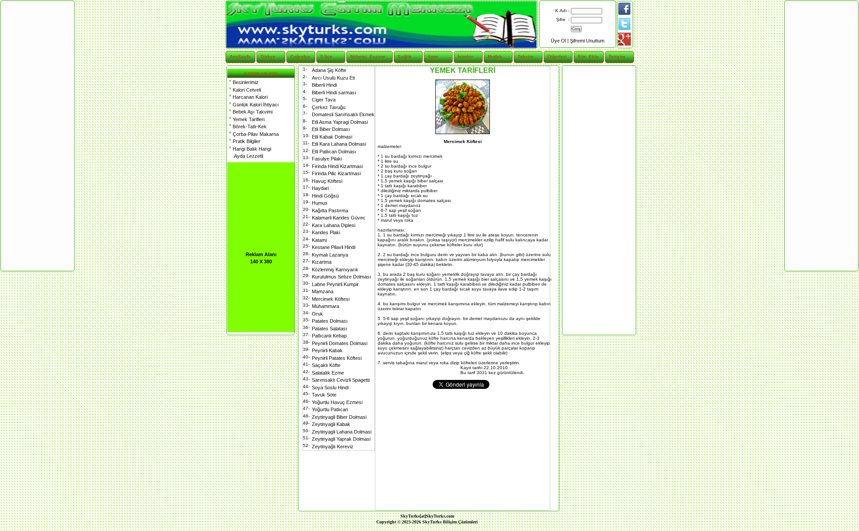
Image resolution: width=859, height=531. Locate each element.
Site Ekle (588, 56)
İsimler (465, 56)
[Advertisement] (598, 200)
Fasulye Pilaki (327, 158)
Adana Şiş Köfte (329, 70)
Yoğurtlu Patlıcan (330, 409)
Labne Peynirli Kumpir (335, 284)
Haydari (320, 188)
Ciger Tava (324, 99)
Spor (433, 56)
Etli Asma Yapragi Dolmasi (340, 122)
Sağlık (405, 56)
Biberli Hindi (324, 85)
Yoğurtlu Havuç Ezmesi (337, 402)
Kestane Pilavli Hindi (333, 247)
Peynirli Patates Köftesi (336, 358)
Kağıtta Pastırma (330, 210)
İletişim (617, 56)
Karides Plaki (326, 232)
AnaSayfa (240, 56)
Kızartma (322, 262)
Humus (319, 203)
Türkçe (268, 56)
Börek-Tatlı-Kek (247, 126)
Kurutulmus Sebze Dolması (341, 276)
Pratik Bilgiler (243, 141)
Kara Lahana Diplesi (333, 225)
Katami (319, 240)
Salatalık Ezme (328, 372)
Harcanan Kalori (247, 97)
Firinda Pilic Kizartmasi (336, 173)
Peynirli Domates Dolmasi (339, 343)
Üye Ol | (560, 40)
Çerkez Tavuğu (328, 107)
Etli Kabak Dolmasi (332, 136)
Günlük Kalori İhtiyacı (253, 104)
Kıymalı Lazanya (330, 254)
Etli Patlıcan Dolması (334, 151)
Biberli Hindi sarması (334, 92)
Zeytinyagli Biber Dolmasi (339, 417)
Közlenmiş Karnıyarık (335, 269)
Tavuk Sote (324, 394)
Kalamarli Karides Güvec (339, 217)
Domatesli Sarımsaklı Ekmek (343, 114)
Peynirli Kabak (327, 350)
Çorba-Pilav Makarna (253, 134)
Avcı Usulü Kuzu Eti (333, 77)
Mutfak (495, 56)
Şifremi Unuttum (587, 40)
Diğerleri (557, 56)
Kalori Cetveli (244, 90)
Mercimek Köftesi (330, 299)
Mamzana (322, 291)
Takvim (525, 56)
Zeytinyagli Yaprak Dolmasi (341, 439)
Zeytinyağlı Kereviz (332, 446)
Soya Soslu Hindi (330, 387)
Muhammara (325, 306)
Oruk (317, 313)
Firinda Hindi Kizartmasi (337, 166)
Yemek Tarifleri (245, 119)
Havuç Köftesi (327, 181)
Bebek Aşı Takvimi (249, 111)
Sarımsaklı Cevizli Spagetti (341, 380)
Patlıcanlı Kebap (329, 335)
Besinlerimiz (243, 82)
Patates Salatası (329, 328)
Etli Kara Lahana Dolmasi (339, 144)
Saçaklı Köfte (326, 365)
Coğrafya (300, 56)
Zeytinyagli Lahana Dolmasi (341, 431)
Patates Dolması (330, 321)
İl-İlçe (326, 56)
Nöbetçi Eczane (362, 56)
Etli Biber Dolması (331, 129)
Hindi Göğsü (325, 195)
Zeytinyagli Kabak (331, 424)
